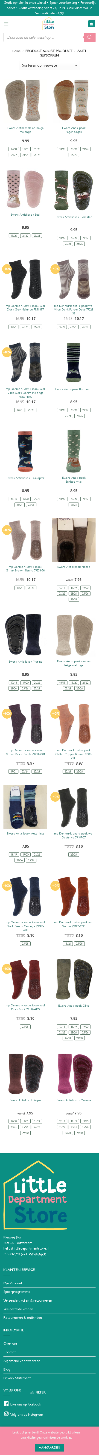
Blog (6, 1369)
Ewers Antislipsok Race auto (73, 389)
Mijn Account (12, 1283)
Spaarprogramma (16, 1292)
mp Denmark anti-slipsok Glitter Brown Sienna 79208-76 (25, 568)
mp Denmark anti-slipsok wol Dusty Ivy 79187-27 (73, 835)
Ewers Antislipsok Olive (73, 1005)
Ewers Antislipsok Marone (74, 1100)
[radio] (14, 149)
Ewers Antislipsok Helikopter (25, 478)
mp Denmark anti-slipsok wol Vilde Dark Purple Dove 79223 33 (73, 309)
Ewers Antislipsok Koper (25, 1100)
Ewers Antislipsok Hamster (74, 217)
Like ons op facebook (25, 1404)
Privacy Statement (17, 1378)
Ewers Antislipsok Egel (25, 214)
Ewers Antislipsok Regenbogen (73, 129)
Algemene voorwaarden (21, 1361)
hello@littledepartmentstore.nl (26, 1248)
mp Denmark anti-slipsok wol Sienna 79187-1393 (73, 924)
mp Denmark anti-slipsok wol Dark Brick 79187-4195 (25, 1007)
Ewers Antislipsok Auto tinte (25, 833)
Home (16, 51)
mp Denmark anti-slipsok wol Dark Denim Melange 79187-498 (25, 926)
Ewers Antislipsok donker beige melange (73, 663)
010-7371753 (11, 1254)
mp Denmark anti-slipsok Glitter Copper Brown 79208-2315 (73, 754)
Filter (41, 1392)
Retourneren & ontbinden (22, 1317)
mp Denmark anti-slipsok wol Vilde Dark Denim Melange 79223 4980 (25, 392)
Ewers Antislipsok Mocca (73, 566)
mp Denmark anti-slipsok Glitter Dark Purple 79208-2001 (25, 752)
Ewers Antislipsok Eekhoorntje (73, 479)
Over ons (10, 1343)
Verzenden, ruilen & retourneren (27, 1300)
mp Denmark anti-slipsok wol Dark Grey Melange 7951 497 (25, 307)
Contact (9, 1352)
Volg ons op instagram (26, 1414)
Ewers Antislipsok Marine (25, 661)
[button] (6, 23)
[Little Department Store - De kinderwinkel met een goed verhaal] (48, 23)
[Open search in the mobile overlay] (49, 37)
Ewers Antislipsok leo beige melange (25, 129)
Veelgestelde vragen (18, 1309)
